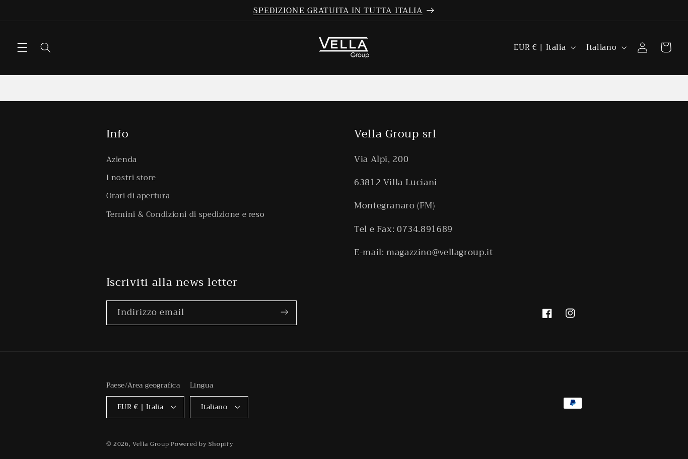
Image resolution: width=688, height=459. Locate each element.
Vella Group (150, 443)
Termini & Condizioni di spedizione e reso (185, 213)
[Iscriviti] (284, 312)
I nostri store (131, 177)
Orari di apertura (138, 195)
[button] (22, 47)
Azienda (121, 159)
